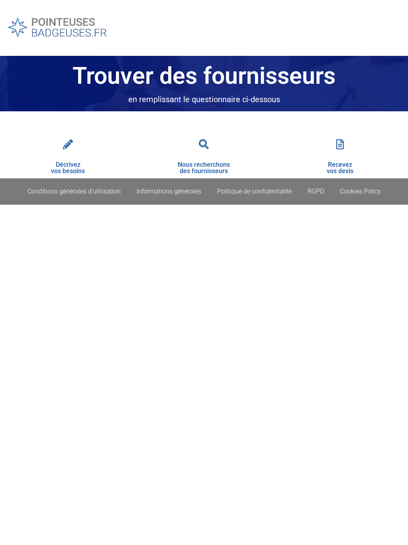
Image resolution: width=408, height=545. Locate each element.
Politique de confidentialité (254, 191)
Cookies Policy (360, 191)
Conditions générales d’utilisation (74, 191)
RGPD (316, 191)
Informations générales (169, 191)
